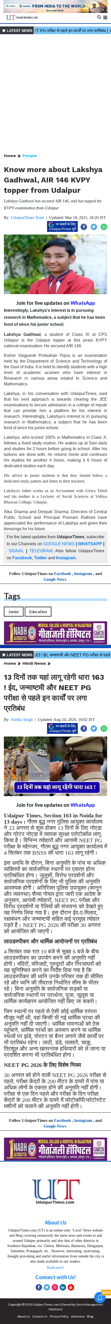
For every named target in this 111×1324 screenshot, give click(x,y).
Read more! (55, 1268)
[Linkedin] (63, 1287)
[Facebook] (39, 1287)
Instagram (66, 558)
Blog (90, 1316)
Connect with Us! (55, 1277)
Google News (55, 579)
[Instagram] (55, 1287)
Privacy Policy (59, 1316)
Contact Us (39, 1316)
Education (38, 611)
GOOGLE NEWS (59, 544)
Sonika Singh (22, 719)
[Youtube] (71, 1287)
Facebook (22, 558)
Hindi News (34, 663)
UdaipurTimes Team (27, 217)
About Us (55, 1222)
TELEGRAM (40, 551)
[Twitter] (47, 1287)
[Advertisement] (55, 94)
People (29, 155)
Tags (12, 596)
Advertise (78, 1316)
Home (10, 155)
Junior (13, 611)
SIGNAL (16, 551)
